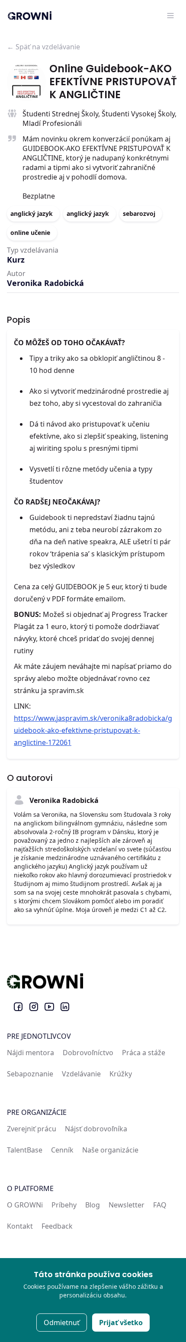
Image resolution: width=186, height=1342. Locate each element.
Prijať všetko (121, 1322)
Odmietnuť (62, 1322)
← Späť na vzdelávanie (43, 46)
